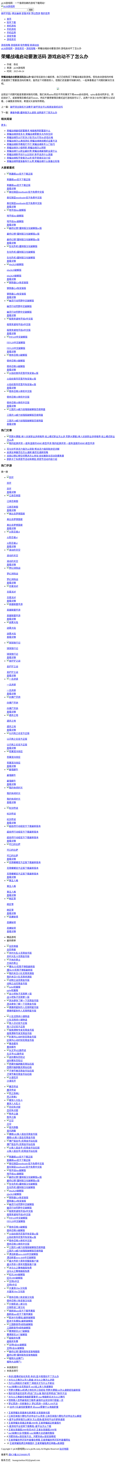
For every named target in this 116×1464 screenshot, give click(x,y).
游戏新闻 (15, 45)
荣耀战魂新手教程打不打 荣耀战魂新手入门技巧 (31, 144)
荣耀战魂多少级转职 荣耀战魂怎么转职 (26, 147)
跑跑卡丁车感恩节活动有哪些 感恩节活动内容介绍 (32, 459)
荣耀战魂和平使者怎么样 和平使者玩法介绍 (28, 158)
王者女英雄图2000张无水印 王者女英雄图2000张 (32, 1429)
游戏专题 (11, 36)
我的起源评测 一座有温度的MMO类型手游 (73, 443)
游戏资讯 (11, 39)
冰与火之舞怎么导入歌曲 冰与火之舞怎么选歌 (31, 1380)
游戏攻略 (5, 45)
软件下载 (11, 22)
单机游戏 (11, 26)
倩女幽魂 (16, 13)
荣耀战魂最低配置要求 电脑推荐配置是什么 (28, 131)
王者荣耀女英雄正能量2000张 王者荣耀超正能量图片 (34, 1423)
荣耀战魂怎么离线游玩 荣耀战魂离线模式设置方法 (32, 141)
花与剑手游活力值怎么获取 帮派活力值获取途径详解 (33, 449)
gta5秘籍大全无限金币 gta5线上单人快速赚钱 (30, 1386)
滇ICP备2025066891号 (19, 1454)
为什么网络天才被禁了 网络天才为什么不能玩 (31, 1383)
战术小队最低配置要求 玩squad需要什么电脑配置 (34, 1407)
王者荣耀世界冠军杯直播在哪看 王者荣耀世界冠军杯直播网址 (39, 1440)
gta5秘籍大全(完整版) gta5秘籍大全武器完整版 (31, 1433)
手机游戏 (11, 29)
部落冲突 (26, 13)
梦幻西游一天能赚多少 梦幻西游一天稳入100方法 (33, 1403)
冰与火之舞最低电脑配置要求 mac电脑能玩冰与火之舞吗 (36, 1397)
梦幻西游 (35, 13)
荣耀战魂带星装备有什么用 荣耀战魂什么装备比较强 (33, 161)
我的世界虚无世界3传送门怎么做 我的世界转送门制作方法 (37, 1393)
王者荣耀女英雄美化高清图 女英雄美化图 (29, 1412)
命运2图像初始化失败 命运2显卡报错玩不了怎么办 (33, 1376)
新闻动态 (34, 45)
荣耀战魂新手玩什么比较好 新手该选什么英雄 (30, 154)
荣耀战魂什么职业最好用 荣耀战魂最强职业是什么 (32, 151)
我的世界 (45, 13)
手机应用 (11, 32)
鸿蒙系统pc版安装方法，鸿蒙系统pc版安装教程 (32, 1436)
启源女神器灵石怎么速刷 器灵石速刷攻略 (27, 452)
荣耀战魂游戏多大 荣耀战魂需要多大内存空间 (30, 134)
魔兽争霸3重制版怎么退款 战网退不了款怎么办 (33, 112)
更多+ (4, 125)
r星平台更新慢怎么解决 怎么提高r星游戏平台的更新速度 (36, 1419)
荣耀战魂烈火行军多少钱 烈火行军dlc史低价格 (30, 137)
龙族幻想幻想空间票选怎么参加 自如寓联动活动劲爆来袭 (35, 456)
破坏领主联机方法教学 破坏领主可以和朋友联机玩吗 (36, 107)
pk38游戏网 (6, 48)
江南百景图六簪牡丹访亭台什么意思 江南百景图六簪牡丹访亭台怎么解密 (44, 1416)
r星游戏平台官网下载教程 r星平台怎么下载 (29, 1426)
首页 (9, 19)
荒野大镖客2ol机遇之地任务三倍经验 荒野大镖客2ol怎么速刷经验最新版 (44, 1390)
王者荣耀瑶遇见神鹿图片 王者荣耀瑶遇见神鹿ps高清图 (37, 1443)
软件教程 (24, 45)
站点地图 (63, 1449)
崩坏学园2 (6, 13)
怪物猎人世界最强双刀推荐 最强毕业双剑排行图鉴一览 (35, 1400)
